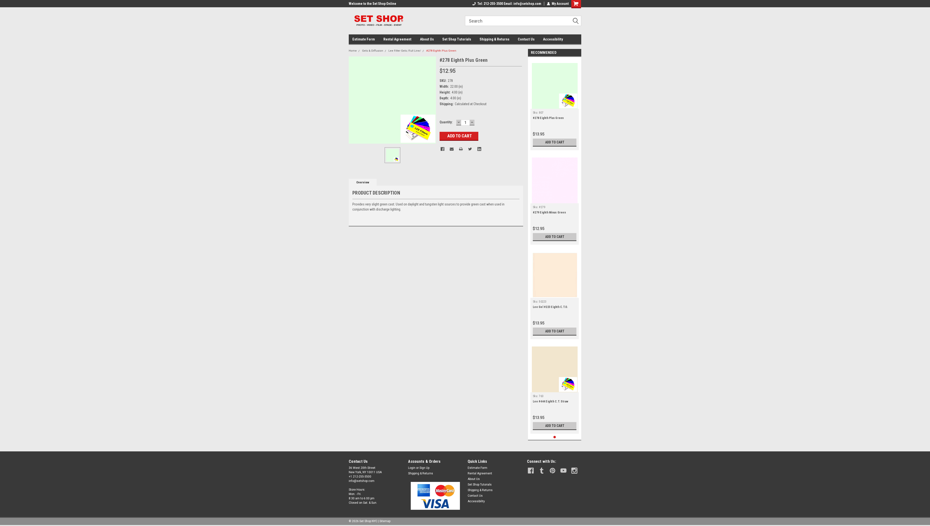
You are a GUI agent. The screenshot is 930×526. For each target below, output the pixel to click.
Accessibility (553, 39)
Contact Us (526, 39)
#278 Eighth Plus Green (441, 50)
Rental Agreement (397, 39)
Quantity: (446, 122)
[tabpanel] (554, 104)
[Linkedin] (479, 149)
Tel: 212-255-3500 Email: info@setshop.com (509, 4)
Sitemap (385, 521)
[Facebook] (442, 149)
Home (353, 50)
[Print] (461, 149)
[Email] (452, 149)
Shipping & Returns (494, 39)
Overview (362, 182)
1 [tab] (554, 437)
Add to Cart (554, 142)
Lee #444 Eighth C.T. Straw (550, 401)
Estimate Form (363, 39)
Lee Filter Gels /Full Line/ (404, 50)
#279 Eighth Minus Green (549, 212)
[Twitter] (470, 149)
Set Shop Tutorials (456, 39)
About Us (427, 39)
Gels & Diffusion (372, 50)
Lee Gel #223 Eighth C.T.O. (550, 307)
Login (411, 468)
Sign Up (424, 468)
